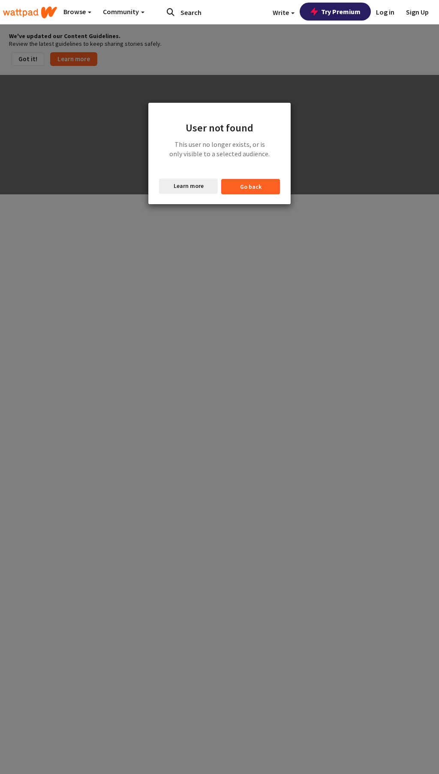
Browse (75, 11)
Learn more (189, 186)
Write (281, 12)
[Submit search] (170, 12)
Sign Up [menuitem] (417, 12)
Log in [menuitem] (385, 12)
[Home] (30, 12)
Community (121, 11)
